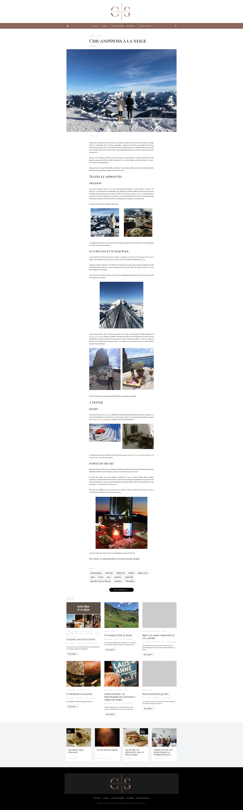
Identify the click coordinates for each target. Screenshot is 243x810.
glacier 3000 (143, 573)
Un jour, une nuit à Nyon (80, 639)
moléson (117, 577)
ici (120, 492)
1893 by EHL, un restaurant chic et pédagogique (134, 752)
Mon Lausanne (146, 631)
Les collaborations (72, 633)
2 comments (128, 639)
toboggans (107, 415)
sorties (99, 36)
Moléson (110, 189)
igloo (93, 577)
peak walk (129, 577)
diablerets (121, 573)
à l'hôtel (68, 631)
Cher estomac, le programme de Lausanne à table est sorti (119, 696)
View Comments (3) (120, 590)
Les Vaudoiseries (117, 26)
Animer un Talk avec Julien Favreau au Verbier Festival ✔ (163, 752)
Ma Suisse (130, 26)
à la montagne (96, 573)
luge (109, 577)
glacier (143, 259)
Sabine (73, 643)
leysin (101, 577)
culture (75, 631)
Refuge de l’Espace (95, 336)
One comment (92, 643)
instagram (140, 194)
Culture (94, 26)
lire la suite (72, 654)
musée (81, 633)
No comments (172, 642)
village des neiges (98, 419)
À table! (104, 26)
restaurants (89, 633)
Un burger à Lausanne (79, 693)
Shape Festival (98, 457)
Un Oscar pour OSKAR (107, 750)
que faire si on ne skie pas (101, 581)
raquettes (118, 581)
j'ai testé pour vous (85, 631)
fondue (131, 573)
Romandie (92, 36)
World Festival (136, 455)
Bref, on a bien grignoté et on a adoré (158, 637)
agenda (144, 690)
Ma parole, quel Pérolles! (76, 751)
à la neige (109, 573)
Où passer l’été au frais (118, 635)
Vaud (67, 635)
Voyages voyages (144, 26)
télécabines (130, 581)
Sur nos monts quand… (156, 693)
